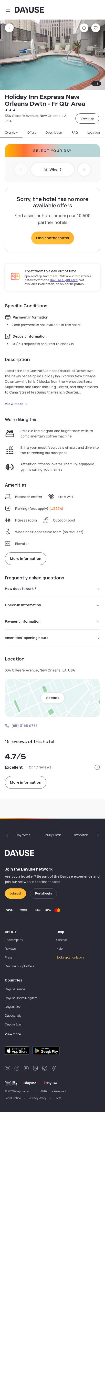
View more (14, 403)
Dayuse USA (13, 1007)
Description (54, 133)
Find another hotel (52, 237)
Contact (61, 940)
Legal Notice (13, 1098)
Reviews (10, 949)
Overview (11, 133)
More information (25, 558)
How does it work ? (20, 588)
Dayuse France (15, 989)
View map (87, 118)
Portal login (43, 893)
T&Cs (57, 1098)
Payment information (23, 621)
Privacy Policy (37, 1098)
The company (14, 940)
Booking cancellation (70, 957)
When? (56, 169)
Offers (31, 133)
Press (8, 957)
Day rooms (23, 835)
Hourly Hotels (52, 835)
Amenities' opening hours (26, 637)
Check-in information (23, 605)
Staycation (81, 835)
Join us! (15, 893)
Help (59, 949)
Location (93, 133)
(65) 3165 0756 (24, 725)
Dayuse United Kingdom (21, 998)
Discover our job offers (19, 966)
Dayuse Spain (14, 1024)
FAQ (75, 133)
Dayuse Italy (13, 1015)
